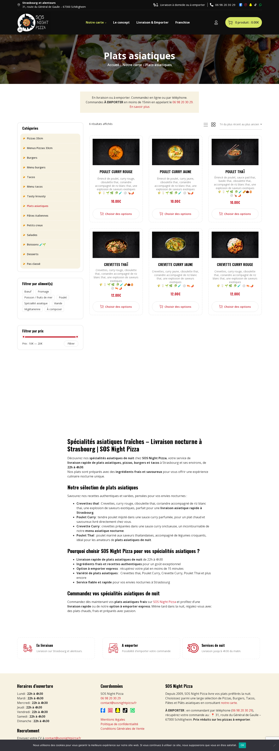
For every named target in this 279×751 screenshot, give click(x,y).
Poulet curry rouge (116, 171)
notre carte (229, 703)
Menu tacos (35, 186)
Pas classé (33, 264)
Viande (58, 303)
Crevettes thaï (116, 264)
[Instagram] (245, 4)
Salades (32, 235)
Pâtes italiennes (37, 215)
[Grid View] (213, 124)
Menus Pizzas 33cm (40, 148)
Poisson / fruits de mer (38, 297)
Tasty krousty (36, 196)
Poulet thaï (235, 171)
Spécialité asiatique (36, 303)
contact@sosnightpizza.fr (63, 738)
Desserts (32, 254)
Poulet (63, 297)
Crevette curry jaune (175, 264)
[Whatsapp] (260, 4)
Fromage (43, 291)
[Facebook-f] (240, 4)
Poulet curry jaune (175, 171)
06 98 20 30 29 (183, 102)
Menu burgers (36, 167)
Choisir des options (118, 214)
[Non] (274, 745)
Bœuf (27, 291)
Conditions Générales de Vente (122, 729)
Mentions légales (113, 719)
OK (242, 745)
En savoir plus (140, 107)
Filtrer (71, 343)
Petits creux (35, 225)
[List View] (205, 124)
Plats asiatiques (37, 206)
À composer (54, 309)
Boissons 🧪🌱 (36, 244)
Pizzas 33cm (35, 138)
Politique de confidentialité (119, 724)
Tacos (31, 177)
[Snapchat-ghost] (250, 4)
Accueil (113, 64)
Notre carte (132, 64)
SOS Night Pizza (165, 602)
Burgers (32, 157)
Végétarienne (32, 309)
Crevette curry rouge (235, 264)
